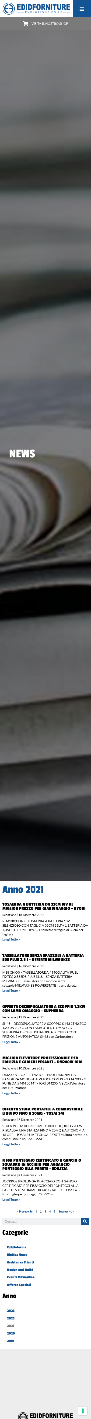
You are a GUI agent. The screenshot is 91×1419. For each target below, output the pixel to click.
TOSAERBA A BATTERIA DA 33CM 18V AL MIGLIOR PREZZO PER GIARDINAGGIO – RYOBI (44, 906)
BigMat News (17, 1255)
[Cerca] (85, 1221)
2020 (11, 1333)
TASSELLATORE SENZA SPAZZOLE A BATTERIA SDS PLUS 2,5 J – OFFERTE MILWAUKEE (43, 957)
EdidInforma (16, 1247)
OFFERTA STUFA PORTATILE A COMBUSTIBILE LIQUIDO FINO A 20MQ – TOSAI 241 (42, 1111)
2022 (11, 1318)
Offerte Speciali (19, 1285)
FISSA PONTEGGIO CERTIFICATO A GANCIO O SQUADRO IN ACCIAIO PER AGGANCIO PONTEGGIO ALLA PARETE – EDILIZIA (41, 1164)
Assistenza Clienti (20, 1262)
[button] (82, 9)
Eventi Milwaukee (21, 1277)
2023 (11, 1311)
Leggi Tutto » (11, 939)
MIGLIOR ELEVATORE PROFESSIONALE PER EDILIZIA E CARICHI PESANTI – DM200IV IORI (42, 1060)
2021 (10, 1326)
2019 (10, 1341)
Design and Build (20, 1270)
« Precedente (24, 1211)
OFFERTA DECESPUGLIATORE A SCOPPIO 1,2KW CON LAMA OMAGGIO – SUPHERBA (43, 1008)
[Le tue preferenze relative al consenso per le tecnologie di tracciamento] (82, 1410)
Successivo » (66, 1211)
